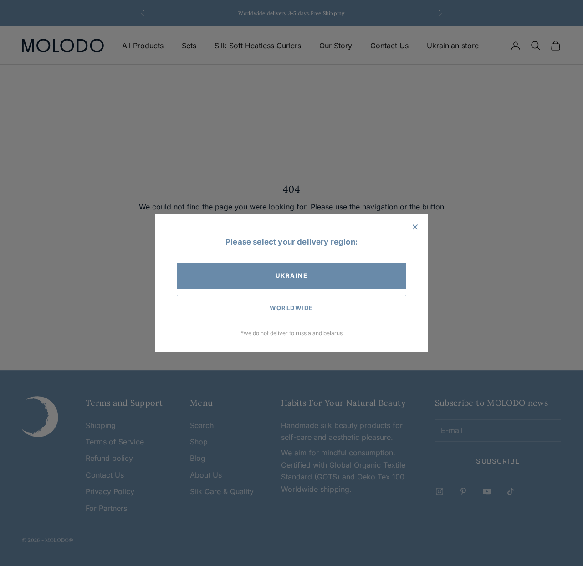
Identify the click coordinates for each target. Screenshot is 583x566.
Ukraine (292, 275)
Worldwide (291, 307)
